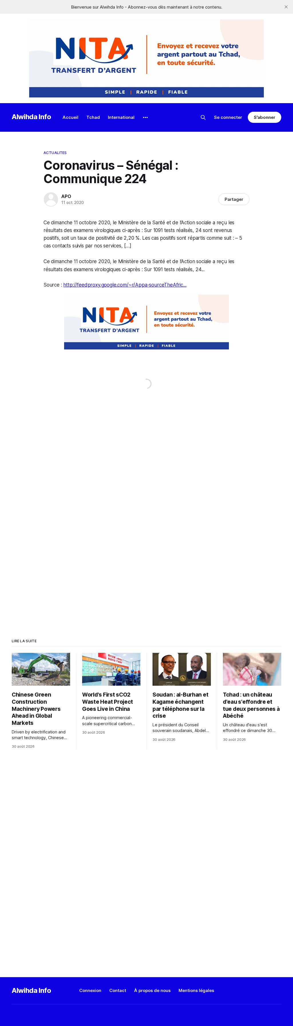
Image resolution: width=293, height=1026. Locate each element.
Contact (117, 990)
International (121, 117)
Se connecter (228, 117)
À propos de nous (152, 990)
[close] (286, 6)
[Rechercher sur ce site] (203, 117)
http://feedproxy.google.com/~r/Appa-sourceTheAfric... (124, 285)
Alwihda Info (31, 117)
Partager (234, 199)
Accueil (70, 117)
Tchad (93, 117)
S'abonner (264, 117)
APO (66, 196)
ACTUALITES (55, 152)
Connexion (90, 990)
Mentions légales (196, 990)
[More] (145, 117)
